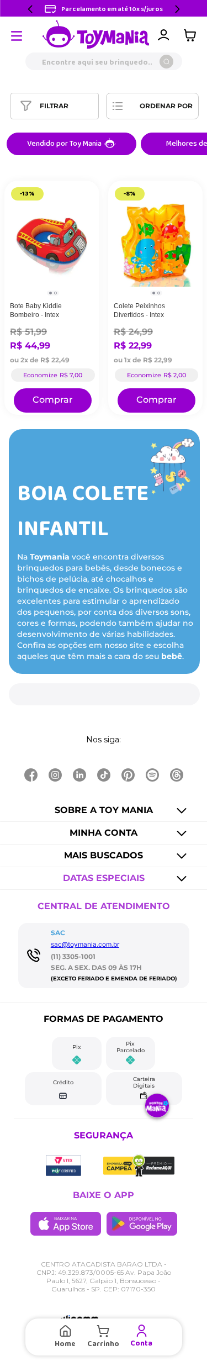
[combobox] (103, 61)
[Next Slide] (177, 9)
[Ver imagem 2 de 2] (55, 293)
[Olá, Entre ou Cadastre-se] (163, 35)
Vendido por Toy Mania (64, 144)
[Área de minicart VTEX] (193, 35)
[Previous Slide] (30, 9)
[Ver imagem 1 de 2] (50, 293)
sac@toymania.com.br (85, 944)
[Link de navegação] (96, 35)
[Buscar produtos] (166, 61)
